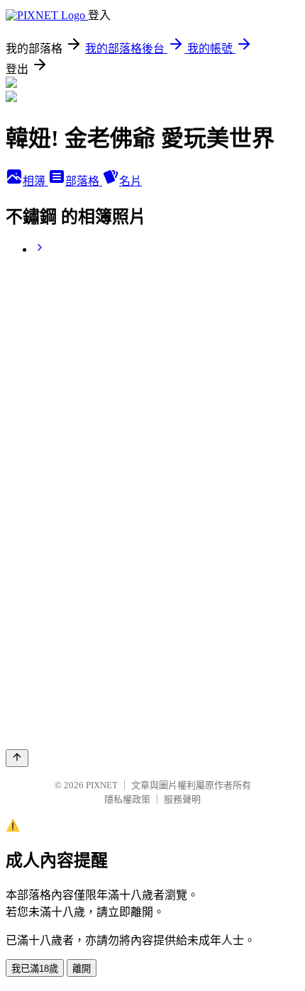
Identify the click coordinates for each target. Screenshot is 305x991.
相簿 (35, 181)
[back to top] (17, 758)
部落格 (83, 181)
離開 (81, 968)
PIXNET (102, 785)
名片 (130, 181)
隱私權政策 (127, 799)
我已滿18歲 (34, 968)
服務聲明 (182, 799)
